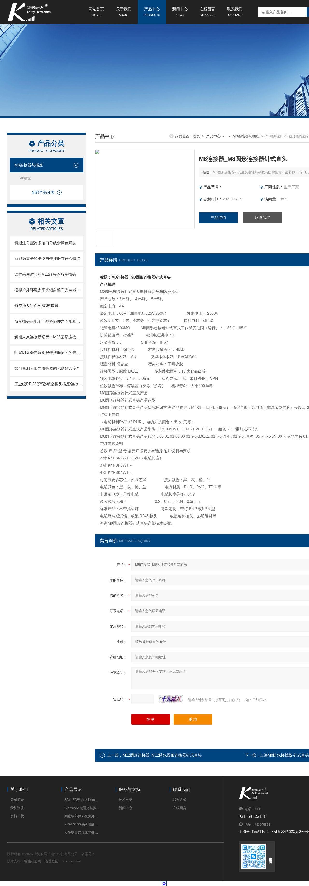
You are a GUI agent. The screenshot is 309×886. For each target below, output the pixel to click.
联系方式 (179, 800)
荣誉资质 (17, 808)
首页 (196, 136)
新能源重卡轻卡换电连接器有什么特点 (47, 259)
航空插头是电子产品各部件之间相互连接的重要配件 (48, 321)
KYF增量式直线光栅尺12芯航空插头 (82, 832)
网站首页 (96, 12)
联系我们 (235, 12)
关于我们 (124, 12)
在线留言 (207, 12)
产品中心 (152, 12)
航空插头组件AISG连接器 (36, 306)
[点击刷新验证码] (171, 699)
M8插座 (25, 178)
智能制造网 (32, 861)
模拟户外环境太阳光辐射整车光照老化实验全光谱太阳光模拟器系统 (48, 290)
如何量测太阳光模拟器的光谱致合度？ (47, 368)
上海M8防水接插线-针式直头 (284, 755)
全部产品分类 (43, 192)
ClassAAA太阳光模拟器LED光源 (82, 808)
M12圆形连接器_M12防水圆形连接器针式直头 (162, 755)
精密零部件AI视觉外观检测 (82, 816)
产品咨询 (218, 218)
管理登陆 (51, 861)
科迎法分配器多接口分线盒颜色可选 (45, 243)
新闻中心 (180, 12)
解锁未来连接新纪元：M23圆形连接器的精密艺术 (48, 337)
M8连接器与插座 (28, 165)
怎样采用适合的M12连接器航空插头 (45, 274)
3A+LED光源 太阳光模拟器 (82, 800)
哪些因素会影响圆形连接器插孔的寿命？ (48, 353)
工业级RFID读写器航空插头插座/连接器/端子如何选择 (48, 384)
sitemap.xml (71, 861)
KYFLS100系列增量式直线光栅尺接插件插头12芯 (82, 824)
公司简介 (17, 800)
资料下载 (17, 816)
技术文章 (125, 800)
